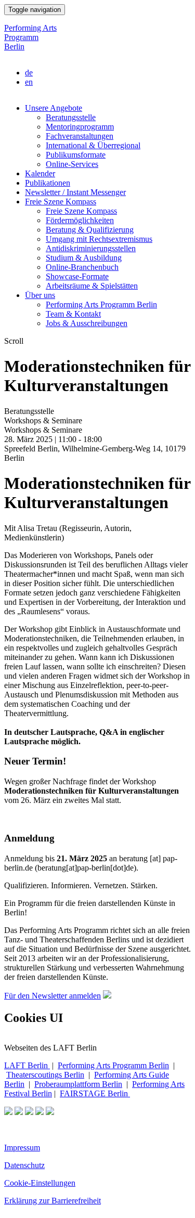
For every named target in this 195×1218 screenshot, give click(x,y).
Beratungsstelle (71, 117)
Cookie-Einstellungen (39, 1182)
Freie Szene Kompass (60, 201)
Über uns (40, 295)
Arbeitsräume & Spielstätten (92, 285)
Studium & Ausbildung (84, 257)
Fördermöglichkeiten (80, 220)
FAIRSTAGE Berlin (95, 1093)
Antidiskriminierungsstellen (91, 248)
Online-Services (72, 164)
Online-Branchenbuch (82, 267)
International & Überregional (93, 145)
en (29, 81)
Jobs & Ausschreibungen (86, 323)
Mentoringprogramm (80, 126)
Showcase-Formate (77, 276)
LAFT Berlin (27, 1065)
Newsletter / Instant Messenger (75, 192)
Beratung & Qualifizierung (90, 229)
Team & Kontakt (73, 313)
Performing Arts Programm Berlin (30, 37)
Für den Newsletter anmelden (52, 995)
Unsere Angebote (53, 107)
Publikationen (47, 182)
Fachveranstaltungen (79, 136)
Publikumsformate (76, 154)
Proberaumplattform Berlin (78, 1084)
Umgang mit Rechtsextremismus (99, 239)
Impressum (22, 1147)
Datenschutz (24, 1165)
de (29, 72)
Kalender (40, 173)
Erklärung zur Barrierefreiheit (52, 1200)
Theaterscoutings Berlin (45, 1074)
